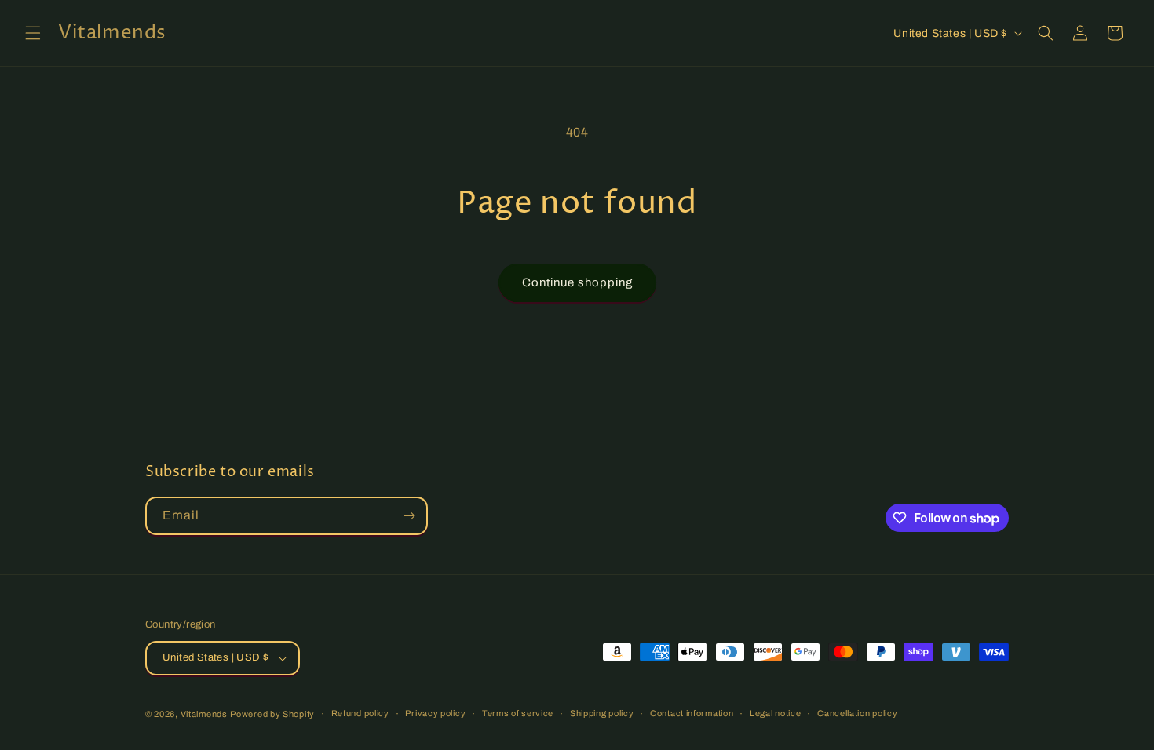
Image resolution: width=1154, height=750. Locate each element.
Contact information (691, 713)
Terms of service (517, 713)
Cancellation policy (857, 713)
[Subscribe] (409, 516)
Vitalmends (204, 714)
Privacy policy (435, 713)
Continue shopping (577, 282)
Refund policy (360, 713)
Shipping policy (602, 713)
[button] (33, 33)
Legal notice (775, 713)
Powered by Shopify (272, 714)
